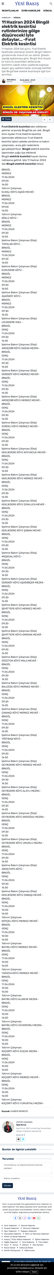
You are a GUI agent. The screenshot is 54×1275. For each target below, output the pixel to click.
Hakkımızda (29, 1250)
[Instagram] (25, 1218)
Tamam (34, 1272)
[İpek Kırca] (8, 1126)
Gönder (7, 1185)
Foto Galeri (43, 1242)
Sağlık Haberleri (11, 1242)
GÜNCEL (47, 10)
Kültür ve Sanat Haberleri (15, 1236)
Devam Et (20, 1135)
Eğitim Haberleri (42, 1239)
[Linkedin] (23, 1139)
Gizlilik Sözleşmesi (12, 1250)
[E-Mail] (18, 1139)
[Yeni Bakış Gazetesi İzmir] (27, 3)
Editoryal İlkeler (26, 1248)
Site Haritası (38, 1245)
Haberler (6, 18)
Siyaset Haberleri (11, 1228)
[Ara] (51, 3)
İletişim (25, 1245)
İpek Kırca (21, 1125)
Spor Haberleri (10, 1231)
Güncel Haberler (28, 1225)
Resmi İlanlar (9, 1248)
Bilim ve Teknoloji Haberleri (37, 1234)
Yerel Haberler (28, 1242)
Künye (15, 1245)
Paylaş (8, 119)
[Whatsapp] (39, 1218)
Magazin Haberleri (29, 1231)
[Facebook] (15, 1218)
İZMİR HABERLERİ (30, 10)
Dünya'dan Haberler (12, 1234)
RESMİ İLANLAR (10, 10)
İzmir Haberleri (10, 1225)
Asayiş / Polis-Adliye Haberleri (17, 1239)
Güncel (17, 18)
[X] (20, 1218)
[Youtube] (34, 1218)
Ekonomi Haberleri (31, 1228)
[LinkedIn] (29, 1218)
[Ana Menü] (3, 3)
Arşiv (6, 1245)
